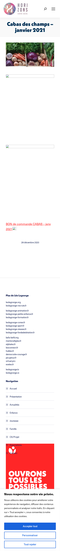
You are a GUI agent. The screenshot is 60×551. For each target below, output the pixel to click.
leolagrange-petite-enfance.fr (19, 313)
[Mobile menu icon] (53, 9)
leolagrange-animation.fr (17, 310)
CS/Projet (14, 436)
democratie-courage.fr (16, 354)
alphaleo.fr (11, 344)
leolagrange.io (12, 372)
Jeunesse (14, 420)
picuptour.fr (11, 357)
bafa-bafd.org (12, 337)
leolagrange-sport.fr (15, 325)
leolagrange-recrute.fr (16, 305)
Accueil (13, 388)
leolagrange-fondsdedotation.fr (20, 332)
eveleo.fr (10, 364)
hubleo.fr (10, 350)
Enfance (14, 412)
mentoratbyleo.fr (13, 340)
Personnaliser (30, 535)
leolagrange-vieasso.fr (16, 329)
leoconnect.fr (12, 347)
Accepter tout (30, 526)
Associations (16, 445)
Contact (13, 453)
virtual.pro (10, 361)
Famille (13, 428)
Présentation (16, 396)
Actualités (14, 404)
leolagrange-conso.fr (15, 322)
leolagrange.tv (12, 369)
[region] (30, 520)
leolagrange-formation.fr (17, 317)
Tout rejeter (30, 544)
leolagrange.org (13, 302)
